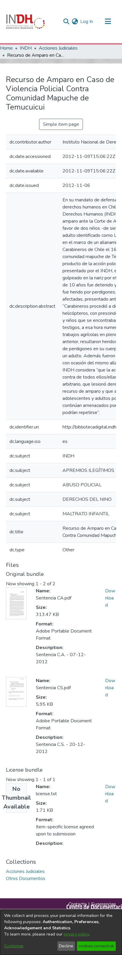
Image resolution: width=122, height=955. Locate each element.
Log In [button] (87, 21)
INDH (26, 48)
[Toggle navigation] (107, 21)
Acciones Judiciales (58, 48)
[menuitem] (74, 21)
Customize (13, 946)
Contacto (77, 904)
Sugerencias (103, 904)
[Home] (25, 21)
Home (6, 48)
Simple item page (61, 124)
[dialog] (61, 932)
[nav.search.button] (66, 21)
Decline (66, 946)
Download (110, 598)
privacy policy (76, 934)
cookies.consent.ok (96, 946)
